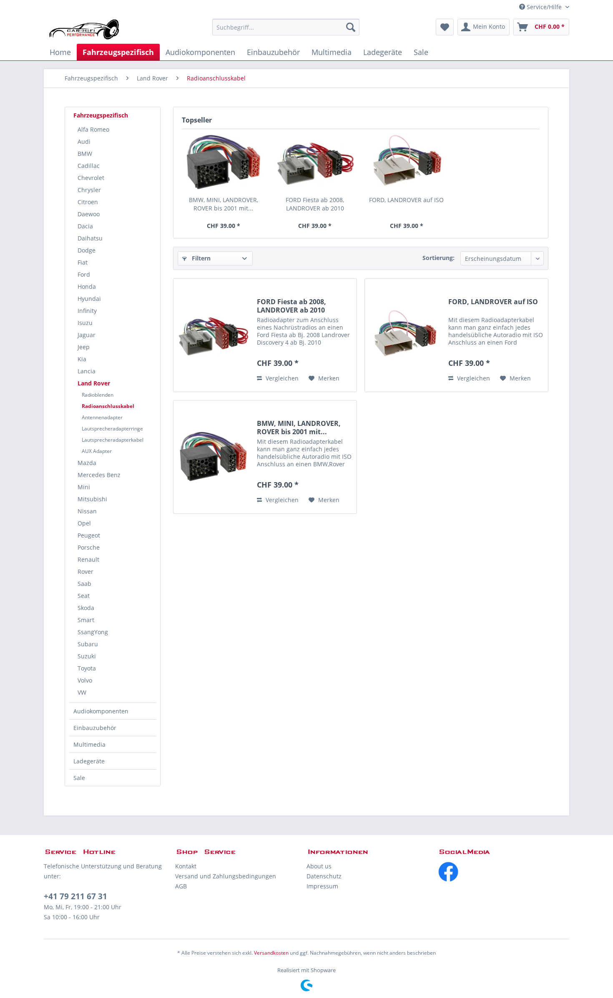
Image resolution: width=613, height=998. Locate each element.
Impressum (322, 886)
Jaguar (86, 335)
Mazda (87, 463)
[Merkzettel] (445, 27)
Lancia (86, 371)
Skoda (86, 608)
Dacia (85, 226)
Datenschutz (324, 876)
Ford (84, 274)
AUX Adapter (97, 451)
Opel (84, 523)
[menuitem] (285, 27)
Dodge (86, 250)
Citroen (88, 202)
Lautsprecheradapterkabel (112, 439)
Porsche (89, 547)
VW (82, 692)
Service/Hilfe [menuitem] (544, 7)
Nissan (87, 511)
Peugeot (89, 535)
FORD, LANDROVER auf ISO (406, 200)
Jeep (84, 347)
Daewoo (89, 214)
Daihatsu (90, 238)
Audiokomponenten (100, 711)
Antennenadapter (102, 417)
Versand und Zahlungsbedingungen (225, 876)
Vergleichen (281, 378)
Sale (79, 778)
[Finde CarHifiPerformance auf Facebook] (503, 871)
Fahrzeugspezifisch (100, 115)
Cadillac (89, 166)
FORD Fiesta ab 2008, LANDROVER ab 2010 (315, 204)
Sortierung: (438, 258)
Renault (88, 559)
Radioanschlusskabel (108, 406)
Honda (87, 286)
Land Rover (94, 383)
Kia (82, 359)
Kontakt (185, 866)
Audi (84, 141)
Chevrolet (91, 178)
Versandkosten (271, 952)
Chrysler (89, 190)
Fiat (83, 262)
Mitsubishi (92, 499)
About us (319, 866)
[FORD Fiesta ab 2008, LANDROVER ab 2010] (315, 162)
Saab (84, 584)
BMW (85, 154)
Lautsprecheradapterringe (112, 428)
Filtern (200, 258)
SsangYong (93, 632)
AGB (181, 886)
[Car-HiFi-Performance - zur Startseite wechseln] (84, 29)
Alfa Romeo (93, 129)
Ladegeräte (89, 761)
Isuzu (85, 323)
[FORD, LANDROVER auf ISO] (406, 162)
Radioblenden (97, 394)
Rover (85, 571)
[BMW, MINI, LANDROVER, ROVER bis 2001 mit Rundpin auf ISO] (223, 162)
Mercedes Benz (99, 475)
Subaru (88, 644)
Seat (84, 596)
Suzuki (87, 656)
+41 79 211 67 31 (75, 896)
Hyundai (89, 299)
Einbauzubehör (94, 728)
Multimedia (89, 744)
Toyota (87, 668)
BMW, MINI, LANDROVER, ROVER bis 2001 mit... (223, 204)
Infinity (87, 311)
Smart (86, 620)
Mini (84, 487)
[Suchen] (350, 27)
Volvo (85, 680)
